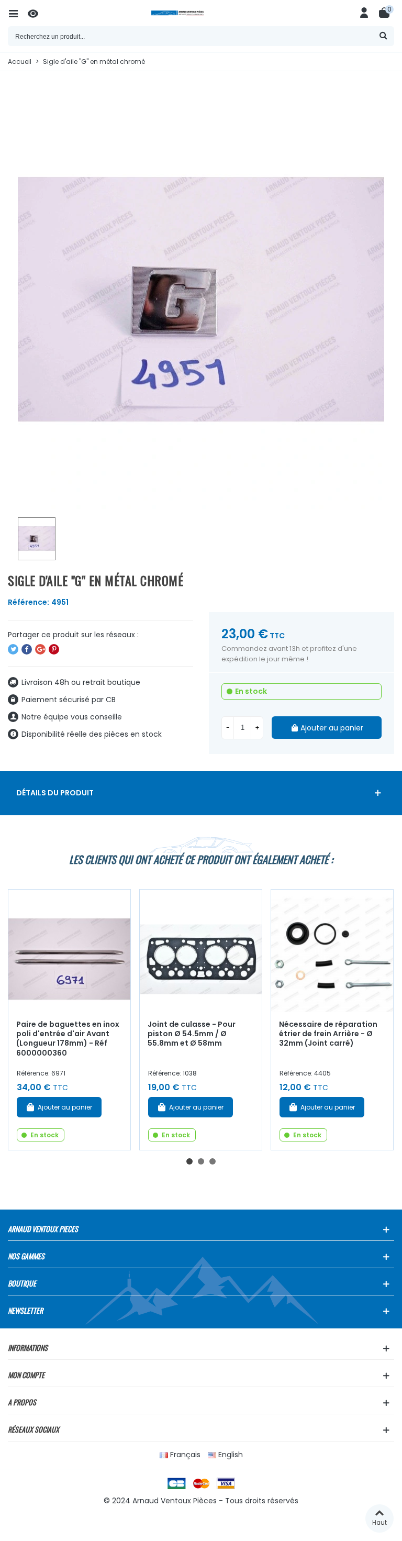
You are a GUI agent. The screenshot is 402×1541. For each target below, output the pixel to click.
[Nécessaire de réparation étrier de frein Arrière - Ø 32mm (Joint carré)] (332, 951)
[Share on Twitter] (13, 649)
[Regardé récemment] (38, 13)
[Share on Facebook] (26, 649)
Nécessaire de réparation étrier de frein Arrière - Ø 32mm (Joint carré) (328, 1033)
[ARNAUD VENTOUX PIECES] (201, 13)
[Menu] (18, 13)
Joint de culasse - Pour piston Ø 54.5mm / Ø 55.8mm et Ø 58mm (192, 1033)
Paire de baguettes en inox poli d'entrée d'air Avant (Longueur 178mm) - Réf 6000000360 (67, 1038)
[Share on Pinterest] (54, 649)
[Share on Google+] (40, 649)
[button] (189, 1161)
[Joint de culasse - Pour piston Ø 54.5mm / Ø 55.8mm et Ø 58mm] (201, 951)
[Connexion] (364, 13)
